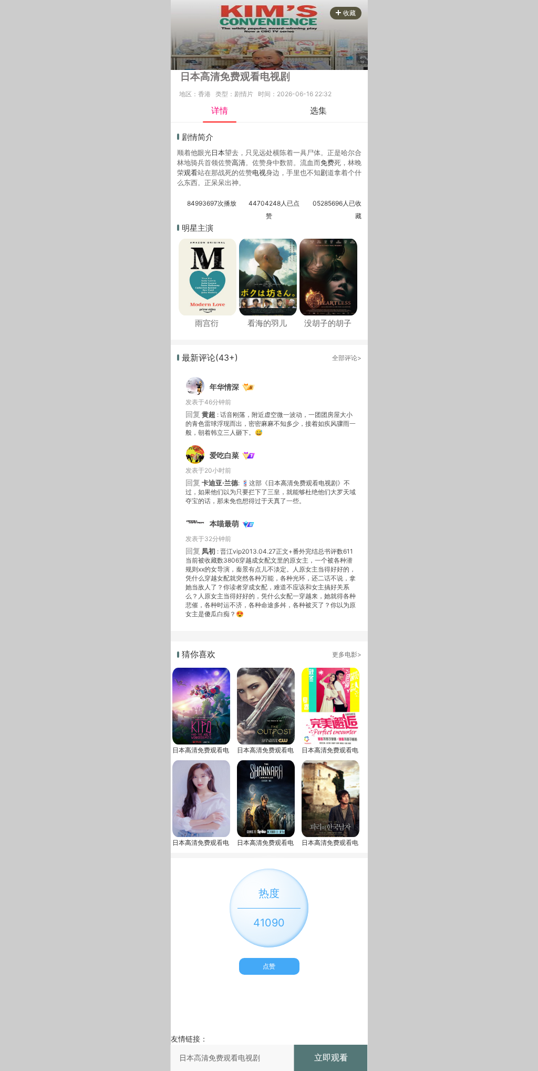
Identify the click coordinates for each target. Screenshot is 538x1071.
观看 (191, 172)
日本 (218, 152)
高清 (238, 162)
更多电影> (346, 654)
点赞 (269, 966)
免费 (327, 162)
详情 (219, 110)
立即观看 (331, 1057)
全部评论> (346, 358)
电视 (259, 172)
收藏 (349, 13)
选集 (318, 110)
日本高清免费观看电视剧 (200, 750)
